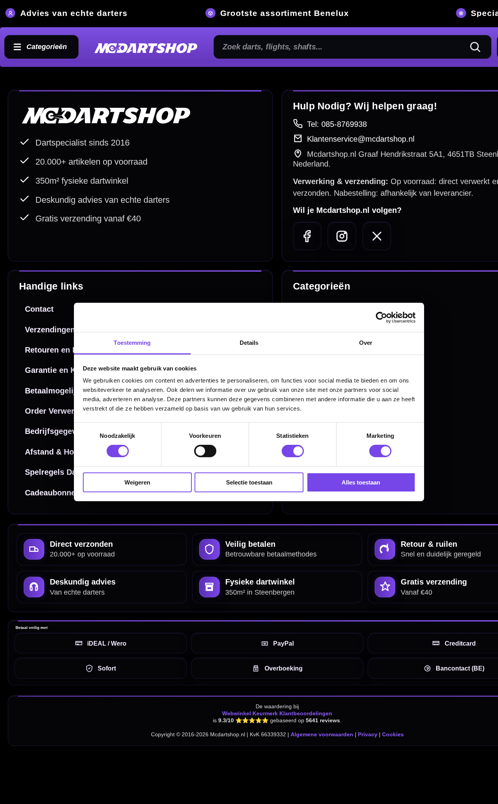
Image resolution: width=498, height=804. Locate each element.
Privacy (367, 734)
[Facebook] (307, 236)
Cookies (393, 734)
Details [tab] (249, 342)
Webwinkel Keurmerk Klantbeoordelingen (277, 713)
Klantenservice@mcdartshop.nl (360, 139)
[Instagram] (342, 236)
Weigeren (137, 482)
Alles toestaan (361, 482)
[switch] (205, 451)
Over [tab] (365, 342)
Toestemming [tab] (132, 342)
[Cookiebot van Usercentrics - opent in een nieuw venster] (381, 317)
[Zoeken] (478, 47)
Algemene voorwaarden (322, 734)
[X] (377, 236)
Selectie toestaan (249, 482)
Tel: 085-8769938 (337, 124)
